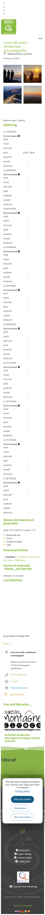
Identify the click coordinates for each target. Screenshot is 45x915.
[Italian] (25, 911)
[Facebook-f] (18, 748)
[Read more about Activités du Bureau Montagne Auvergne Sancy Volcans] (22, 720)
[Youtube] (41, 748)
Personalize (20, 808)
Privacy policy (22, 791)
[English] (19, 911)
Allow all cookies (22, 799)
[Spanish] (28, 911)
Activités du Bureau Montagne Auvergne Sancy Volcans (22, 738)
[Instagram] (34, 748)
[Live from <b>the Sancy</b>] (22, 831)
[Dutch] (16, 911)
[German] (22, 911)
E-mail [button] (14, 681)
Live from (22, 842)
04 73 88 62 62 (18, 674)
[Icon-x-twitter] (26, 748)
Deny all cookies (22, 817)
